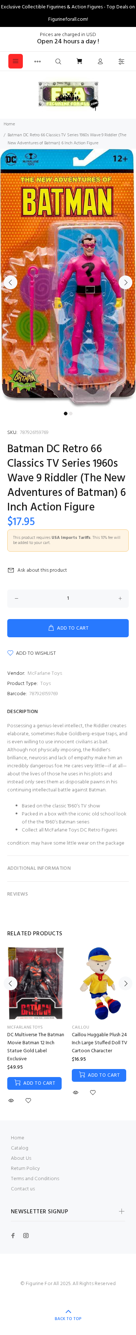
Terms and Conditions (35, 1179)
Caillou (80, 1027)
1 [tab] (65, 413)
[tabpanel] (68, 278)
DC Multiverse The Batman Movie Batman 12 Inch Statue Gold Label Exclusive (35, 1047)
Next (125, 282)
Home (9, 124)
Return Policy (25, 1168)
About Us (21, 1158)
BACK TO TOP (68, 1319)
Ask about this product (42, 570)
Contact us (23, 1189)
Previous (10, 282)
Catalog (19, 1148)
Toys (45, 684)
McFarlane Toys (45, 673)
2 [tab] (71, 413)
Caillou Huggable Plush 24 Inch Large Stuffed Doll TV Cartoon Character (99, 1043)
